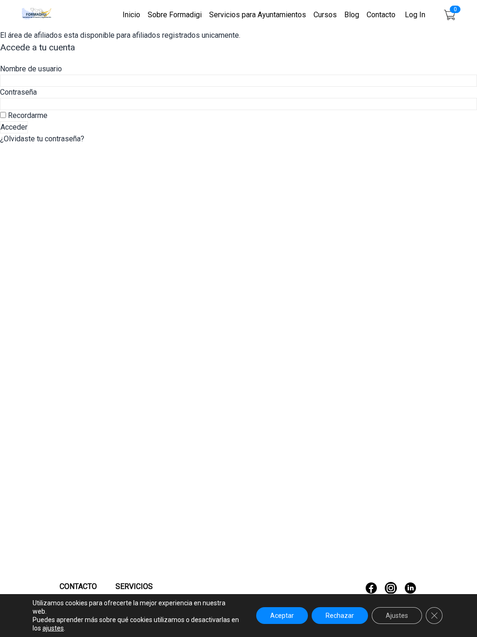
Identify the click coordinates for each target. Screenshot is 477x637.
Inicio (131, 14)
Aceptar (282, 615)
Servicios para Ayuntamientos (257, 14)
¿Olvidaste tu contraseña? (42, 138)
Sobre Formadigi (175, 14)
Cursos (325, 14)
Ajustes (397, 615)
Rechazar (340, 615)
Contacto (381, 14)
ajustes (53, 628)
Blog (351, 14)
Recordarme (27, 115)
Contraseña (18, 92)
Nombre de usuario (31, 68)
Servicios (134, 586)
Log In (415, 14)
